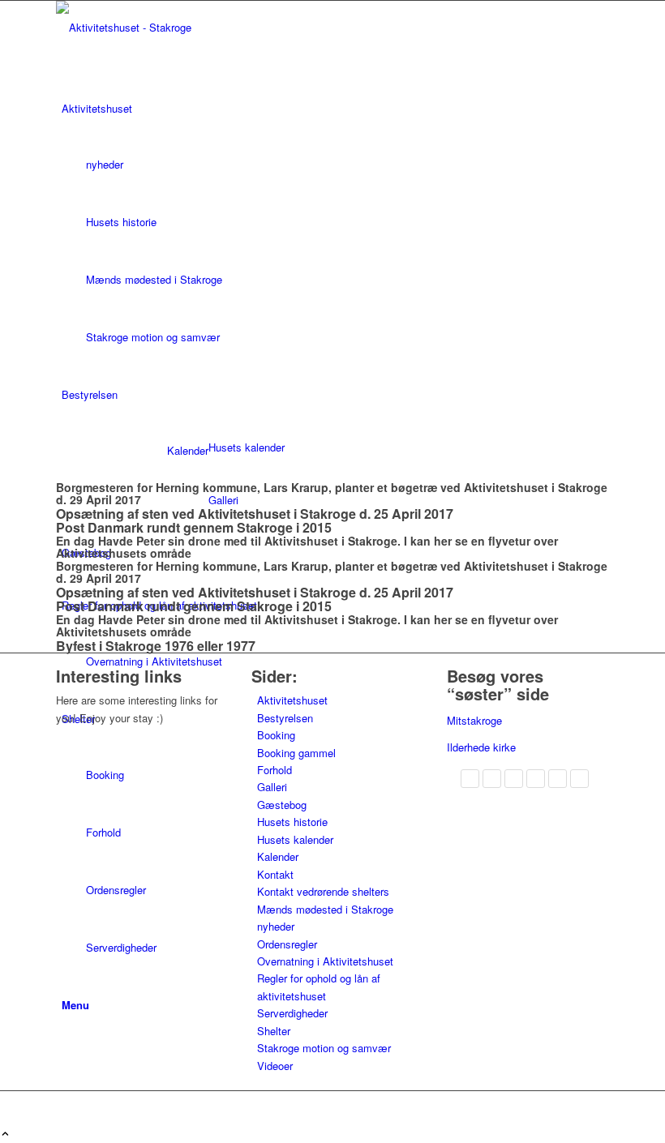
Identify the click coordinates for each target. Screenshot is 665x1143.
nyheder (275, 926)
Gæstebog (282, 804)
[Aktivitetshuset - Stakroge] (177, 27)
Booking (276, 735)
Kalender (187, 450)
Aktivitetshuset (292, 700)
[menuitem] (335, 222)
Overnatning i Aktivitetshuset (325, 961)
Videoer (275, 1065)
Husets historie (292, 821)
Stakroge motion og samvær (324, 1047)
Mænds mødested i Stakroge (325, 909)
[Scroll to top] (5, 1134)
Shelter (273, 1030)
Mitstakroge (474, 720)
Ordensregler (287, 944)
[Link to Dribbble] (66, 1099)
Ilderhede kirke (481, 747)
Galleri (272, 786)
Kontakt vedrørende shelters (323, 891)
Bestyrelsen (285, 718)
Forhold (274, 769)
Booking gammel (296, 752)
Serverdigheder (292, 1013)
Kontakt (275, 874)
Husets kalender (295, 839)
